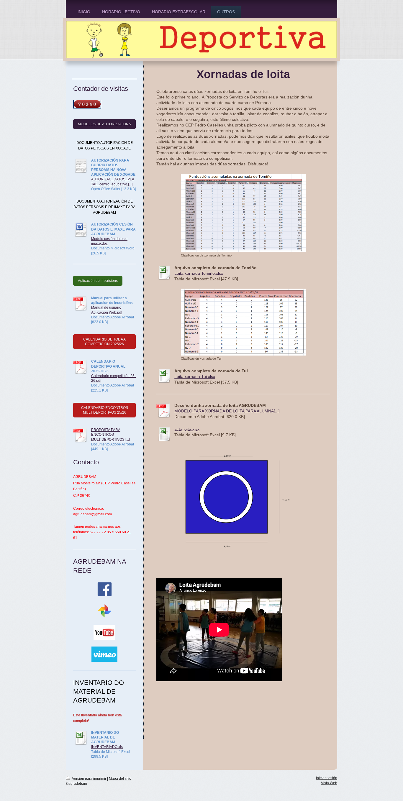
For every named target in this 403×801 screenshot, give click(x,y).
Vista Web (329, 783)
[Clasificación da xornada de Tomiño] (243, 213)
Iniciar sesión (326, 778)
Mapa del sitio (120, 779)
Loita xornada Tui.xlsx (194, 376)
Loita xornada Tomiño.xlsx (198, 273)
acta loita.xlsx (186, 429)
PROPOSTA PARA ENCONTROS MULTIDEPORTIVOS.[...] (110, 434)
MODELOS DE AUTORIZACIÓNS (104, 124)
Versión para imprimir (89, 779)
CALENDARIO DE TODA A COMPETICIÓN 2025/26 (104, 341)
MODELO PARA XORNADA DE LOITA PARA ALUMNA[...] (227, 411)
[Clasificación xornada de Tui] (243, 322)
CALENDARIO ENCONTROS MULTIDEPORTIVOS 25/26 (104, 410)
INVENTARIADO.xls (107, 747)
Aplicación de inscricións (98, 281)
